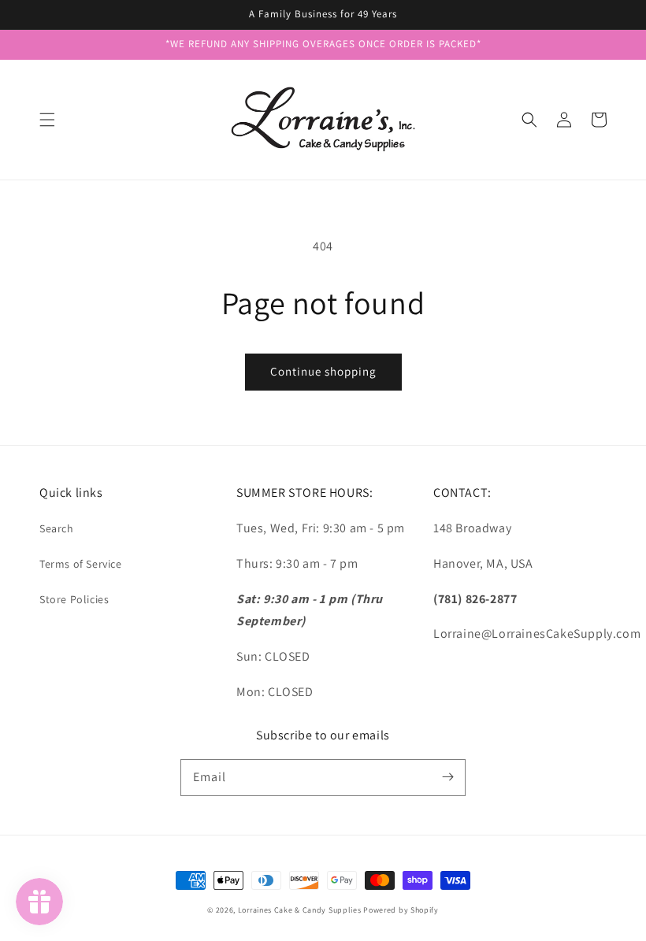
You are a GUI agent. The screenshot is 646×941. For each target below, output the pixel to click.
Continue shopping (323, 371)
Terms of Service (80, 564)
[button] (47, 119)
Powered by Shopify (401, 910)
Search (56, 528)
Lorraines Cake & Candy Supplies (300, 910)
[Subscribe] (447, 777)
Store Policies (74, 599)
